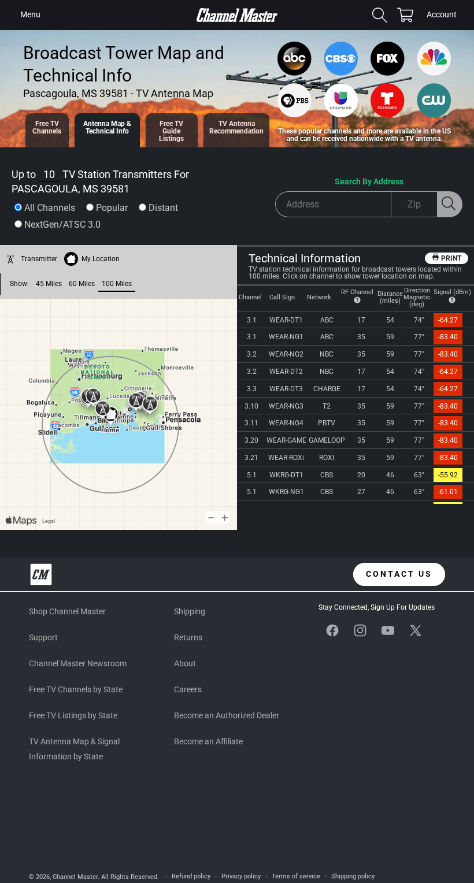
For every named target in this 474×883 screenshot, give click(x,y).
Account (442, 15)
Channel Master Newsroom (78, 663)
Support (43, 637)
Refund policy (191, 876)
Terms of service (296, 876)
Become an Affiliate (208, 741)
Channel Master (75, 877)
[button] (30, 15)
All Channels (49, 207)
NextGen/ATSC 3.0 (62, 224)
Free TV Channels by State (76, 689)
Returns (188, 637)
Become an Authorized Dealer (226, 715)
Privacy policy (241, 876)
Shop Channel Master (67, 611)
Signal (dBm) (452, 292)
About (185, 663)
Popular (112, 207)
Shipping (189, 611)
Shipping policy (353, 876)
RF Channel (357, 292)
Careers (188, 689)
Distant (163, 207)
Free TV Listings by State (73, 715)
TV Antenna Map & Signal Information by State (74, 748)
